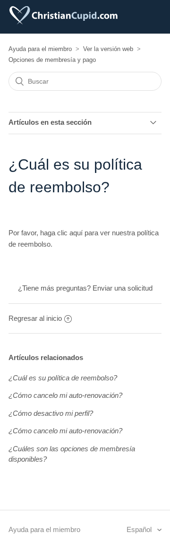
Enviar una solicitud (123, 288)
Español (140, 529)
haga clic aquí (61, 233)
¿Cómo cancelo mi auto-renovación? (65, 395)
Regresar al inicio (35, 318)
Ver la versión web (108, 48)
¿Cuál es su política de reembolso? (62, 378)
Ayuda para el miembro (40, 48)
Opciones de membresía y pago (52, 59)
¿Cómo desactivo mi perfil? (50, 413)
